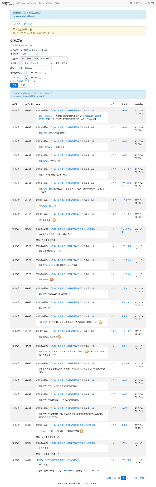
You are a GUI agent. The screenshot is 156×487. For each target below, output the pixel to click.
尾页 (142, 478)
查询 (14, 85)
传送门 (114, 104)
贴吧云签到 (32, 3)
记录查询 (16, 24)
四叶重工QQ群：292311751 (142, 3)
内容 (38, 104)
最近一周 (23, 81)
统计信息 (28, 24)
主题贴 (25, 50)
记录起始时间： (17, 73)
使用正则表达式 (60, 63)
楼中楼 (44, 50)
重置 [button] (23, 85)
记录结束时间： (17, 77)
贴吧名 (15, 104)
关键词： (14, 63)
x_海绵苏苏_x (49, 116)
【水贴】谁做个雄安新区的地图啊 (64, 110)
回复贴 (34, 50)
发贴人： (14, 68)
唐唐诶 (46, 161)
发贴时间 (139, 104)
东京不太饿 (126, 302)
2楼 (92, 110)
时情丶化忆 (48, 133)
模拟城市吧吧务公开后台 (49, 3)
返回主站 (21, 3)
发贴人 (124, 104)
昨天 (17, 81)
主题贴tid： (15, 59)
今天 (12, 81)
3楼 (92, 141)
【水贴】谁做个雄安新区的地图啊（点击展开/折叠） (59, 460)
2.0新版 (22, 16)
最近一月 (31, 81)
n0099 (124, 110)
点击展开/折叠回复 (88, 229)
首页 (109, 478)
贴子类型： (15, 50)
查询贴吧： (15, 54)
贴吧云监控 (8, 3)
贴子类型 (29, 104)
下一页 (134, 478)
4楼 (92, 127)
